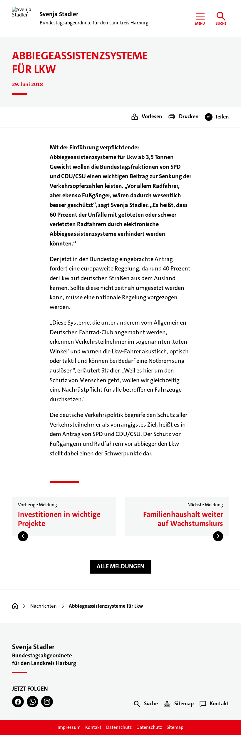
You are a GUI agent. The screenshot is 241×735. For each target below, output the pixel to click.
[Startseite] (15, 606)
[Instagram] (47, 702)
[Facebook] (18, 702)
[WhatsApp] (33, 702)
